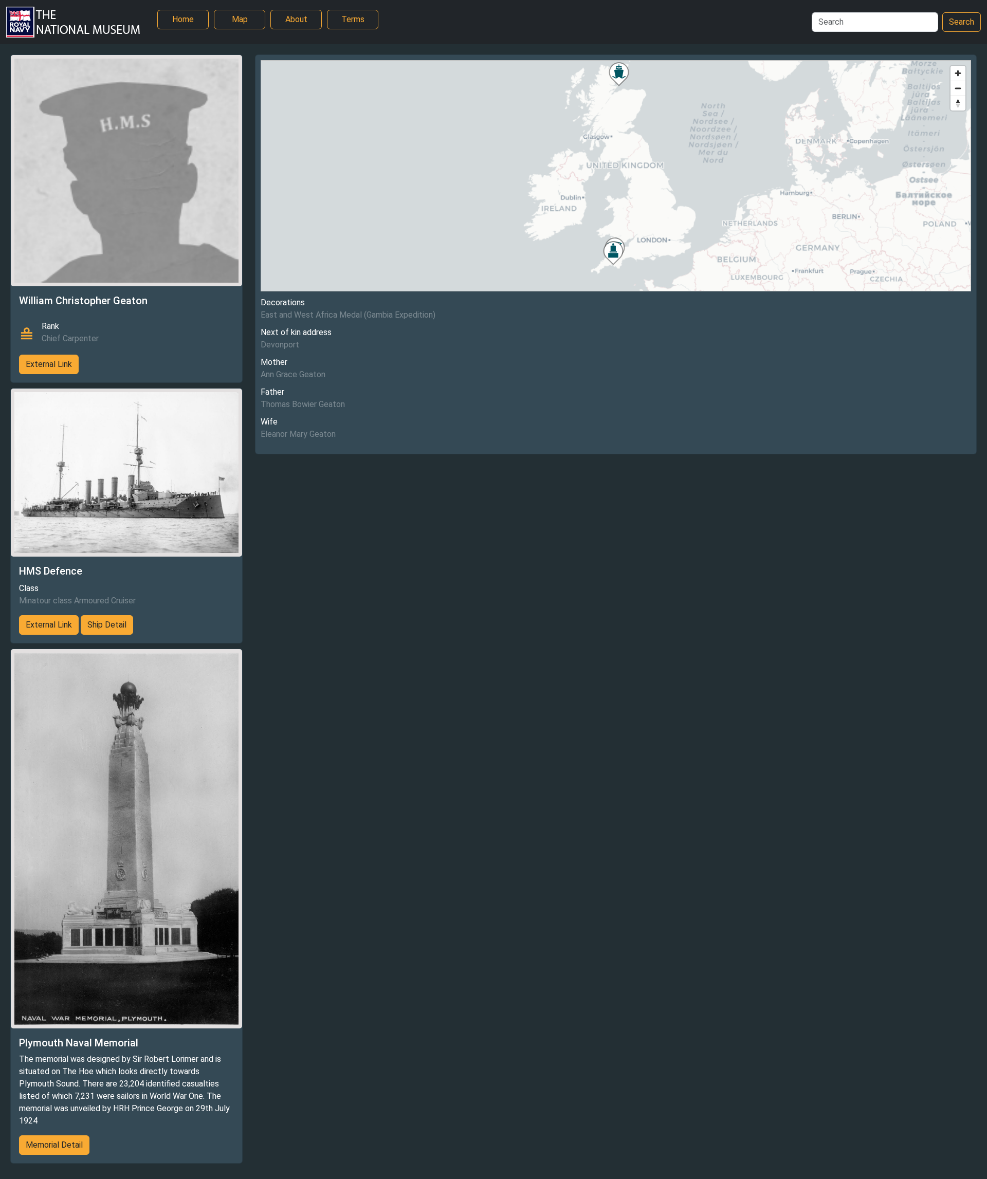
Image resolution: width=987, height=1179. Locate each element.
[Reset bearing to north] (958, 103)
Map (240, 19)
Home (183, 19)
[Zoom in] (958, 73)
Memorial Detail (54, 1145)
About (296, 19)
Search (961, 22)
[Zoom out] (958, 88)
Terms (352, 19)
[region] (616, 176)
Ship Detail (106, 625)
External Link (49, 364)
